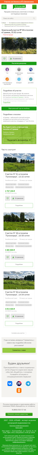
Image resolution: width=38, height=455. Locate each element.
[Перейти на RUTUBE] (19, 383)
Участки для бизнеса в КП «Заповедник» (19, 2)
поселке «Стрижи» (17, 97)
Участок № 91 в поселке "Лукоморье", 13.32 (17, 175)
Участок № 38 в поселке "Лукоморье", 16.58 (17, 234)
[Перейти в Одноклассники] (19, 390)
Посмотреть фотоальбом (17, 140)
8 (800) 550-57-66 (19, 410)
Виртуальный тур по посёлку (19, 108)
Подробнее (19, 205)
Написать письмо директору (18, 414)
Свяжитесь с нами (19, 350)
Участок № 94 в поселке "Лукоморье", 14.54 (17, 293)
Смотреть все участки (17, 333)
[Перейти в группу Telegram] (28, 383)
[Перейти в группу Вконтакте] (9, 383)
